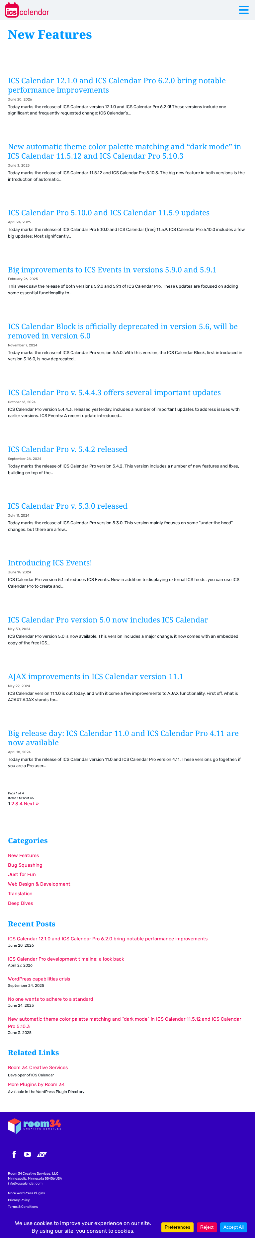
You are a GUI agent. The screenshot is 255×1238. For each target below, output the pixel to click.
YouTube (27, 1154)
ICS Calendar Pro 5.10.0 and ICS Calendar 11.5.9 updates (127, 227)
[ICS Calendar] (45, 10)
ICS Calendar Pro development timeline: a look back (66, 959)
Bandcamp (42, 1154)
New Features (23, 855)
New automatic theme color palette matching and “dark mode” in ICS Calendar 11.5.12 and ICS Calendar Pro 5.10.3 (127, 165)
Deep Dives (20, 903)
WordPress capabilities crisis (39, 979)
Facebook (13, 1154)
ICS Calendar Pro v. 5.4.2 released (127, 463)
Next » (31, 804)
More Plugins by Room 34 (36, 1084)
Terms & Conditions (23, 1207)
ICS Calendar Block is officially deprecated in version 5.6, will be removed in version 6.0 (127, 345)
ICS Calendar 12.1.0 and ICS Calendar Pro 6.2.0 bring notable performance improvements (127, 99)
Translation (20, 894)
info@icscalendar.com (25, 1184)
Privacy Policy (19, 1200)
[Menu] (245, 11)
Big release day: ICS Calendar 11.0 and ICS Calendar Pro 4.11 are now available (127, 752)
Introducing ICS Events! (127, 577)
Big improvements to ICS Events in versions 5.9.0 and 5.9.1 (127, 284)
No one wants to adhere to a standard (50, 999)
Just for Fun (22, 874)
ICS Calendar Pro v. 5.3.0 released (127, 520)
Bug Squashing (25, 865)
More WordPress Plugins (26, 1193)
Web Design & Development (39, 884)
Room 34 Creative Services (38, 1067)
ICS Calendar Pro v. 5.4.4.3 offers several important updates (127, 407)
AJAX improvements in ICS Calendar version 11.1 (127, 691)
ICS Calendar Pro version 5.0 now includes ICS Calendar (127, 634)
